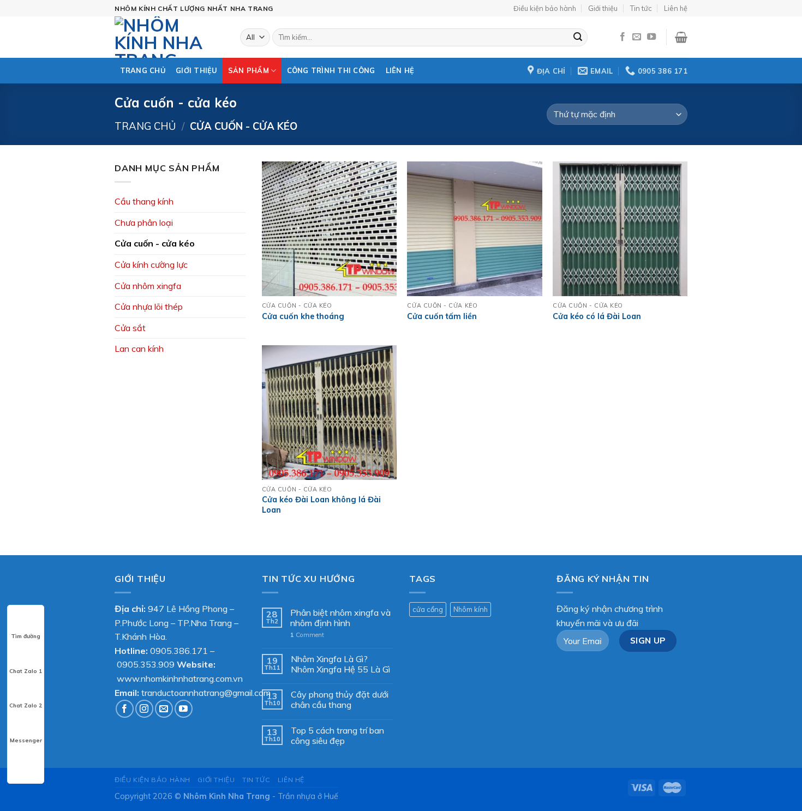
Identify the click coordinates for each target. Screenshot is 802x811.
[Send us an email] (636, 37)
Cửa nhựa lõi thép (149, 306)
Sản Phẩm (248, 70)
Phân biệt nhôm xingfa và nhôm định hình (340, 618)
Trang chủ (142, 70)
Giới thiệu (603, 8)
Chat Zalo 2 (25, 705)
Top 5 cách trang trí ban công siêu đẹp (337, 735)
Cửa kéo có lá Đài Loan (597, 316)
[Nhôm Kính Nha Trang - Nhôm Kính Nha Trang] (169, 37)
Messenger (26, 740)
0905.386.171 (179, 650)
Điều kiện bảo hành (544, 8)
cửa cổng (427, 609)
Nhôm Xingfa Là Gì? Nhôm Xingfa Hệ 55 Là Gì (340, 664)
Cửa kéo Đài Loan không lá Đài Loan (321, 505)
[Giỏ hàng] (681, 37)
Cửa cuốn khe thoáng (303, 316)
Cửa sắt (130, 327)
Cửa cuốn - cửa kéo (155, 243)
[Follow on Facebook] (622, 37)
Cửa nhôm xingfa (148, 285)
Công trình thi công (331, 70)
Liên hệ (675, 8)
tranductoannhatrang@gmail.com (206, 692)
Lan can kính (139, 348)
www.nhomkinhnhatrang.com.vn (180, 678)
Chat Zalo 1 (25, 671)
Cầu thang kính (144, 201)
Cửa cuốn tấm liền (442, 316)
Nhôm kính (470, 609)
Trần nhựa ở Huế (308, 796)
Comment (307, 635)
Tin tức (641, 8)
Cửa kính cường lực (151, 264)
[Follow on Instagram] (144, 709)
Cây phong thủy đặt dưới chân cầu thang (339, 699)
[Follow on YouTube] (651, 37)
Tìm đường (25, 636)
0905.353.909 (146, 664)
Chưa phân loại (144, 222)
